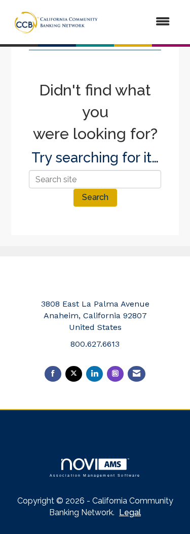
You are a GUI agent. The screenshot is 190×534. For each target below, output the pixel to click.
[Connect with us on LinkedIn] (94, 374)
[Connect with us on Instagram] (115, 374)
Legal (130, 512)
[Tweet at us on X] (73, 374)
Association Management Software (95, 475)
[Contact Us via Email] (136, 374)
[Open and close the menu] (142, 22)
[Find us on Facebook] (53, 374)
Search (95, 197)
